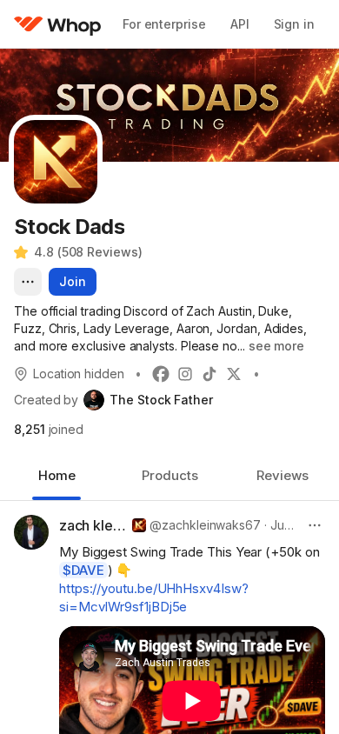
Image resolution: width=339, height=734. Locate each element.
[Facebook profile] (161, 374)
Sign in (294, 24)
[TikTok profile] (209, 374)
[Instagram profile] (185, 374)
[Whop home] (58, 24)
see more (276, 345)
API (239, 24)
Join (72, 281)
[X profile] (234, 374)
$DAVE (83, 570)
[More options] (28, 282)
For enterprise (164, 24)
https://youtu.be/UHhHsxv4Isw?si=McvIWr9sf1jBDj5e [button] (154, 597)
